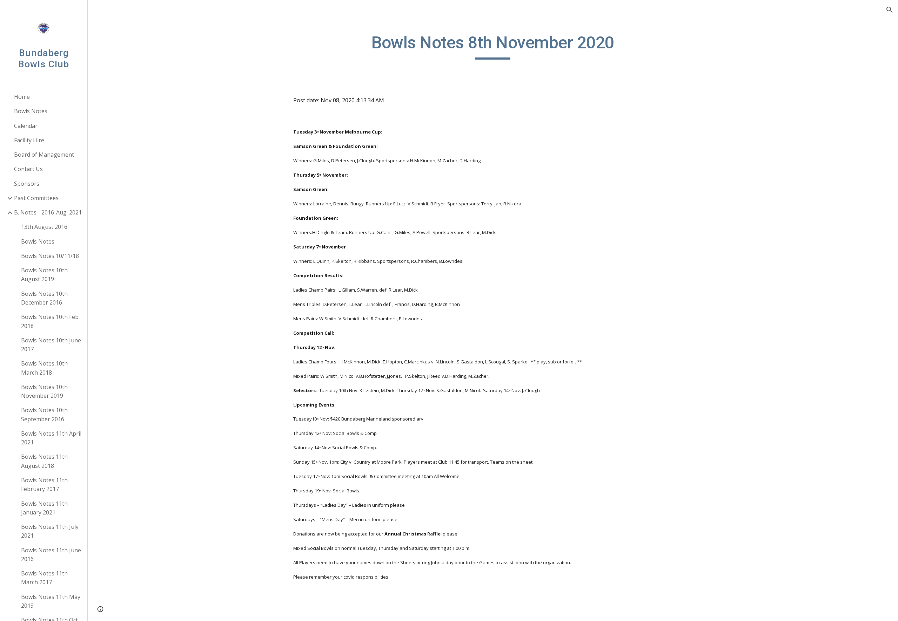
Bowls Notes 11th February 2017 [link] (44, 484)
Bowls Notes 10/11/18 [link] (50, 256)
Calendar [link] (26, 126)
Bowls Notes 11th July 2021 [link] (50, 531)
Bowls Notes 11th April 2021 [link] (51, 438)
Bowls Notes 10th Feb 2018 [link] (50, 321)
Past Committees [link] (36, 198)
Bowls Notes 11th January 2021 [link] (44, 508)
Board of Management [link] (44, 154)
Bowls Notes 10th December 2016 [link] (44, 298)
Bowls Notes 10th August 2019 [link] (44, 274)
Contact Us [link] (28, 169)
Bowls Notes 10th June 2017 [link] (51, 344)
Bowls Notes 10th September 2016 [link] (44, 414)
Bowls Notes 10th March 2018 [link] (44, 368)
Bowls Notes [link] (30, 111)
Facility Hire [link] (29, 140)
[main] (493, 45)
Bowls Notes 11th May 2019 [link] (50, 601)
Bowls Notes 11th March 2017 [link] (44, 577)
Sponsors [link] (26, 183)
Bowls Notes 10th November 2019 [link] (44, 391)
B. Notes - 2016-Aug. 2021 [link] (48, 212)
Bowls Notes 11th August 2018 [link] (44, 461)
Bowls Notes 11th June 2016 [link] (51, 554)
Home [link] (22, 97)
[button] (889, 9)
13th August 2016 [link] (44, 227)
